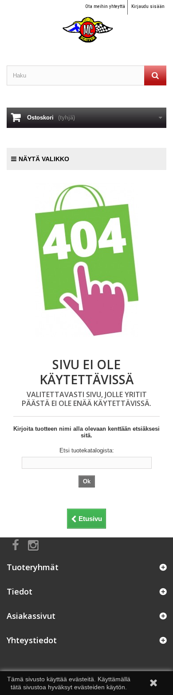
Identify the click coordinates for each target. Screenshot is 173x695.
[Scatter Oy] (86, 21)
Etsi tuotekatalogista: (86, 450)
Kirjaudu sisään (148, 6)
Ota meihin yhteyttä (105, 6)
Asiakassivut (31, 615)
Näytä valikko (44, 158)
